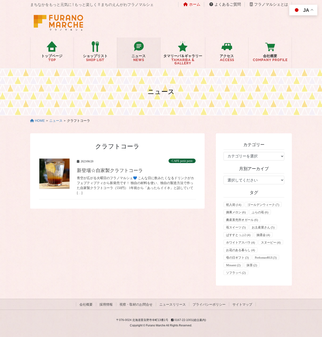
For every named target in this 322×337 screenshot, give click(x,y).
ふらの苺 (260, 212)
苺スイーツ (236, 227)
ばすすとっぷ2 (238, 235)
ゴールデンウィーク (263, 204)
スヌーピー (271, 242)
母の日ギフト (237, 257)
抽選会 (263, 235)
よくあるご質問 (228, 4)
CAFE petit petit (182, 161)
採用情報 (106, 304)
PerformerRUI (266, 257)
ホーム (194, 4)
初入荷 (233, 204)
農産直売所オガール (242, 220)
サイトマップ (242, 304)
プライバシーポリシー (209, 304)
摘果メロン (236, 212)
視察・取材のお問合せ (136, 304)
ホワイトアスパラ (240, 242)
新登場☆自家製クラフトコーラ (110, 170)
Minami (233, 265)
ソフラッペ (236, 272)
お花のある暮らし (240, 250)
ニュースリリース (172, 304)
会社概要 (86, 304)
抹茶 (252, 265)
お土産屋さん (263, 227)
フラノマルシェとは (271, 4)
